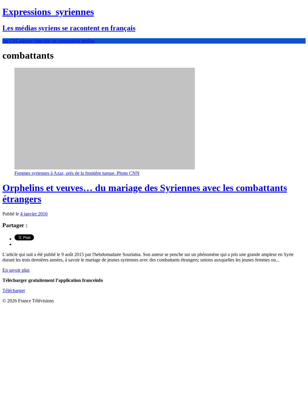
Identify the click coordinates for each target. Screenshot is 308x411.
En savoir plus (15, 270)
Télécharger (13, 290)
